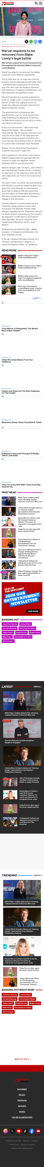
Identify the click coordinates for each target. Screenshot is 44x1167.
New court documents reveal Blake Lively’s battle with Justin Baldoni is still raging (30, 289)
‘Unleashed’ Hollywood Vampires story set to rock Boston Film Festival (30, 563)
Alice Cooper (8, 641)
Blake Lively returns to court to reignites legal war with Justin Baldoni (30, 278)
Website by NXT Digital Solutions (22, 1148)
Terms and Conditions (27, 1145)
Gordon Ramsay (9, 628)
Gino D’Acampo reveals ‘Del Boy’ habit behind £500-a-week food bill (30, 573)
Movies (22, 1106)
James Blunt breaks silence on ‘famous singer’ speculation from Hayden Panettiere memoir (30, 511)
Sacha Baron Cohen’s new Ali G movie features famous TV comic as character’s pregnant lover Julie (30, 522)
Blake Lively (35, 632)
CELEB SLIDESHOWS (22, 1118)
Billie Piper (7, 637)
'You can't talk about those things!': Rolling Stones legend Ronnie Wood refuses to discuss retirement (29, 554)
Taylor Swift (8, 632)
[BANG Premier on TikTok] (25, 1131)
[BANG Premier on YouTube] (18, 1131)
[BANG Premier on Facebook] (31, 1131)
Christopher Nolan (27, 628)
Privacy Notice (14, 1145)
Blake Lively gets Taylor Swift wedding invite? (28, 256)
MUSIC (22, 1095)
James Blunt (25, 624)
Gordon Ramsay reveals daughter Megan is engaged (19, 741)
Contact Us (34, 1141)
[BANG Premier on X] (12, 1131)
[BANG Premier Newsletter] (38, 1131)
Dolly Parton (21, 632)
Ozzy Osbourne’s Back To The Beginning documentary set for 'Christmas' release (29, 542)
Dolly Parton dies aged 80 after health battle (29, 530)
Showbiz (22, 1089)
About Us (26, 1141)
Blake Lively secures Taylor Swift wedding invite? (30, 267)
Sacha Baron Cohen (23, 637)
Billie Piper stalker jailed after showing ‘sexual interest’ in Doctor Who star (30, 499)
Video (22, 1112)
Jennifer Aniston (10, 624)
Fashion (22, 1101)
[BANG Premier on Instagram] (5, 1131)
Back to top (21, 1059)
